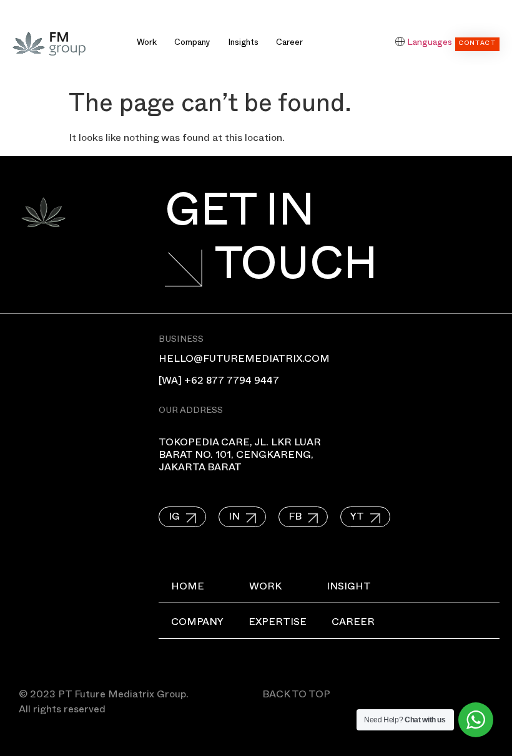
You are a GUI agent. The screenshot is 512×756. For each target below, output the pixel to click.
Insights (243, 44)
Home (187, 588)
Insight (349, 588)
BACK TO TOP (296, 696)
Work (147, 44)
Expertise (278, 623)
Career (289, 44)
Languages (429, 43)
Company (192, 44)
